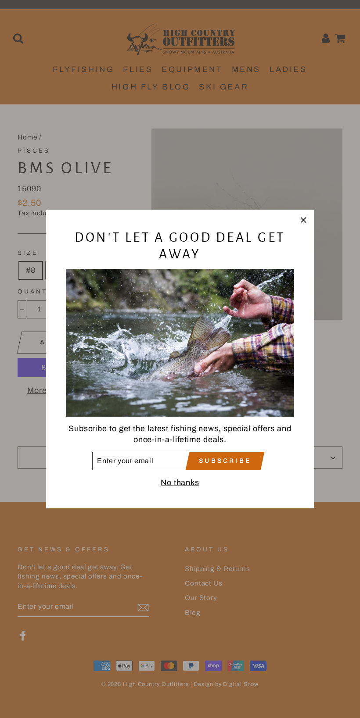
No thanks (180, 482)
